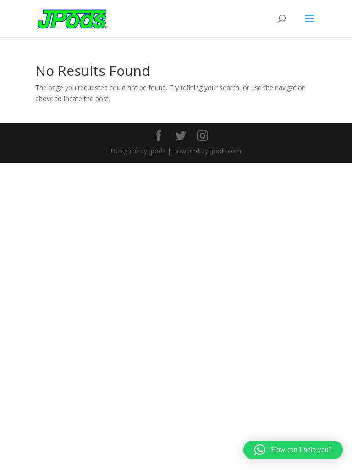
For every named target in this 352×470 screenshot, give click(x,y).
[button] (293, 450)
